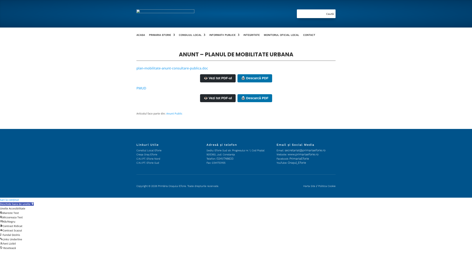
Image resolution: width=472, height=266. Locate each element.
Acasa (140, 35)
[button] (17, 204)
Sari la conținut (9, 200)
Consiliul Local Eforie (149, 150)
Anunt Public (174, 113)
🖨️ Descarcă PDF (254, 78)
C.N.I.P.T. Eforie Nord (148, 158)
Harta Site (309, 186)
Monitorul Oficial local (281, 35)
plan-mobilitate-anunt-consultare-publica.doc (172, 68)
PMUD (141, 88)
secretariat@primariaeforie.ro (305, 150)
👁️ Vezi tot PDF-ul (218, 78)
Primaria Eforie (160, 35)
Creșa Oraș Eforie (146, 154)
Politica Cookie (327, 186)
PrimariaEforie (299, 158)
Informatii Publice (222, 35)
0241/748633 (224, 158)
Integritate (251, 35)
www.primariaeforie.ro (303, 154)
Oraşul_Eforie (297, 162)
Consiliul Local (190, 35)
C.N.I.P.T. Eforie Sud (147, 162)
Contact (309, 35)
